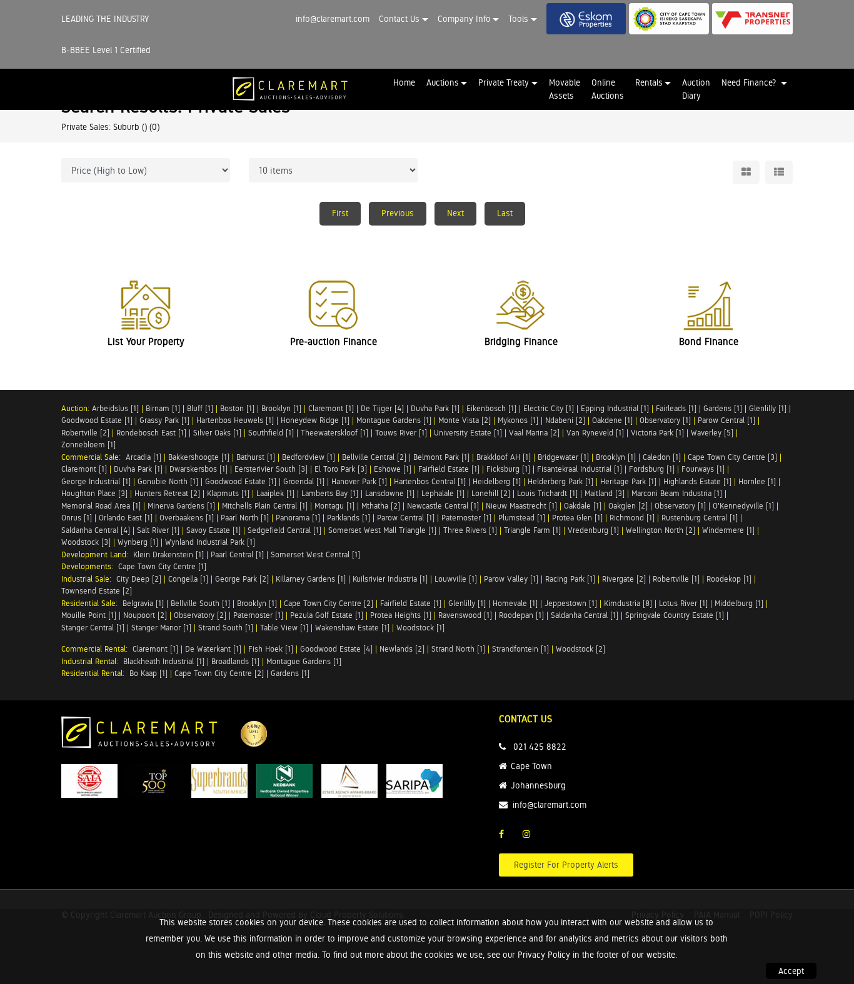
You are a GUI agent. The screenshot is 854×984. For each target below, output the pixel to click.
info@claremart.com (332, 19)
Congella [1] (188, 579)
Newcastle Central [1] (443, 505)
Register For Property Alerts (566, 865)
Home (404, 82)
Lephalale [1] (443, 493)
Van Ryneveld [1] (595, 432)
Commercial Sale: (93, 457)
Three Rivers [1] (470, 530)
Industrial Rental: (92, 661)
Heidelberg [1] (497, 481)
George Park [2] (242, 579)
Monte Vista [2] (464, 420)
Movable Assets (564, 89)
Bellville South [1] (200, 603)
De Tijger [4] (382, 408)
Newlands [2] (401, 649)
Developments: (89, 566)
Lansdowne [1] (389, 493)
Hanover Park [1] (359, 481)
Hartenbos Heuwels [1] (235, 420)
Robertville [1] (676, 579)
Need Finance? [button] (749, 82)
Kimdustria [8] (628, 603)
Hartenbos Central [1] (430, 481)
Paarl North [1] (245, 517)
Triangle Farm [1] (532, 530)
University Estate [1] (468, 432)
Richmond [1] (632, 517)
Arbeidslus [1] (115, 408)
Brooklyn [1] (281, 408)
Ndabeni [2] (565, 420)
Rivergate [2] (624, 579)
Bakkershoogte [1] (198, 457)
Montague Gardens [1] (393, 420)
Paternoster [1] (466, 517)
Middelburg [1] (739, 603)
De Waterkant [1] (213, 649)
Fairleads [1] (676, 408)
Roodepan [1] (521, 615)
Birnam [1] (163, 408)
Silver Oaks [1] (217, 432)
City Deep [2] (138, 579)
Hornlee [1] (757, 481)
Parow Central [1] (726, 420)
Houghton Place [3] (94, 493)
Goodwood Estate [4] (336, 649)
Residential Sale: (92, 603)
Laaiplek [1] (275, 493)
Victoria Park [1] (657, 432)
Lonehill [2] (490, 493)
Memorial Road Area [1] (101, 505)
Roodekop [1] (728, 579)
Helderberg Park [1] (560, 481)
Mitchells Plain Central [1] (265, 505)
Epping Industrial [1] (615, 408)
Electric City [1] (548, 408)
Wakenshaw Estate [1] (352, 627)
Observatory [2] (200, 615)
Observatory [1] (665, 420)
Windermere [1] (728, 530)
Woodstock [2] (580, 649)
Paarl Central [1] (237, 554)
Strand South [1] (225, 627)
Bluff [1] (200, 408)
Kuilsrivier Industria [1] (390, 579)
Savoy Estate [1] (213, 530)
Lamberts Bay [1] (329, 493)
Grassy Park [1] (164, 420)
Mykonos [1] (518, 420)
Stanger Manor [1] (161, 627)
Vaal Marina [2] (534, 432)
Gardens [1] (722, 408)
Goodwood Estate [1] (97, 420)
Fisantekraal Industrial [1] (579, 469)
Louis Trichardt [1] (547, 493)
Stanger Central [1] (92, 627)
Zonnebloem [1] (88, 444)
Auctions (442, 82)
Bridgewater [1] (563, 457)
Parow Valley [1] (511, 579)
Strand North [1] (458, 649)
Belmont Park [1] (441, 457)
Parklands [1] (348, 517)
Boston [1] (237, 408)
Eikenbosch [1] (491, 408)
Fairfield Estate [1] (449, 469)
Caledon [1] (662, 457)
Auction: (76, 408)
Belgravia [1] (143, 603)
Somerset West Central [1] (315, 554)
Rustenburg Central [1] (699, 517)
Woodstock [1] (420, 627)
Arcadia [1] (143, 457)
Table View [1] (284, 627)
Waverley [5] (712, 432)
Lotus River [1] (683, 603)
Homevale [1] (515, 603)
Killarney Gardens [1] (311, 579)
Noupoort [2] (145, 615)
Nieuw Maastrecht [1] (521, 505)
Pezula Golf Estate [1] (326, 615)
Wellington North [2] (660, 530)
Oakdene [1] (612, 420)
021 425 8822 (539, 747)
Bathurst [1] (255, 457)
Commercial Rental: (97, 649)
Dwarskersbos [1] (198, 469)
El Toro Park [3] (340, 469)
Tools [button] (518, 19)
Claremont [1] (331, 408)
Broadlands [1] (235, 661)
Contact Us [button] (399, 19)
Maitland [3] (605, 493)
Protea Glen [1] (577, 517)
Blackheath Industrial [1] (163, 661)
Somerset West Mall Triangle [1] (382, 530)
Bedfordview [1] (308, 457)
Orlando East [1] (126, 517)
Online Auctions (607, 89)
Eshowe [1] (392, 469)
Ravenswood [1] (465, 615)
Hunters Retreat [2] (167, 493)
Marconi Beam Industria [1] (676, 493)
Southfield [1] (271, 432)
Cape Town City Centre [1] (162, 566)
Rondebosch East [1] (151, 432)
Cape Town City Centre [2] (328, 603)
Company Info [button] (464, 19)
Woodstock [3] (86, 542)
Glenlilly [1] (767, 408)
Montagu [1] (334, 505)
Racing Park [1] (570, 579)
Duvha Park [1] (435, 408)
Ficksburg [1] (508, 469)
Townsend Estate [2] (96, 590)
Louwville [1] (456, 579)
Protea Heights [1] (400, 615)
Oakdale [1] (582, 505)
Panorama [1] (298, 517)
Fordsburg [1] (652, 469)
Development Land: (97, 554)
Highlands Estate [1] (697, 481)
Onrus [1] (76, 517)
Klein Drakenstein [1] (168, 554)
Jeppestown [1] (571, 603)
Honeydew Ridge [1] (315, 420)
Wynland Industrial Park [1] (210, 542)
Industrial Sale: (88, 579)
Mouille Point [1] (88, 615)
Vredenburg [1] (593, 530)
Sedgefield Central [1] (284, 530)
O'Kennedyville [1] (743, 505)
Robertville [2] (85, 432)
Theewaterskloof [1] (334, 432)
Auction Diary (696, 89)
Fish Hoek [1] (270, 649)
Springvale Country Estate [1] (674, 615)
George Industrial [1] (96, 481)
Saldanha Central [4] (95, 530)
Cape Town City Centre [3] (732, 457)
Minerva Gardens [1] (181, 505)
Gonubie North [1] (168, 481)
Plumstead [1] (521, 517)
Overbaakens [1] (186, 517)
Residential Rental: (95, 673)
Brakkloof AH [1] (503, 457)
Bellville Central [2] (374, 457)
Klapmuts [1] (228, 493)
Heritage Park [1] (628, 481)
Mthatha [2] (380, 505)
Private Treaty (503, 82)
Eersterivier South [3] (271, 469)
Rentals (649, 82)
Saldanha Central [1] (584, 615)
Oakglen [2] (628, 505)
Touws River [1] (401, 432)
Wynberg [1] (138, 542)
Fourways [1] (703, 469)
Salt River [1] (158, 530)
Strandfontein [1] (520, 649)
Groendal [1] (303, 481)
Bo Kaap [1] (148, 673)
